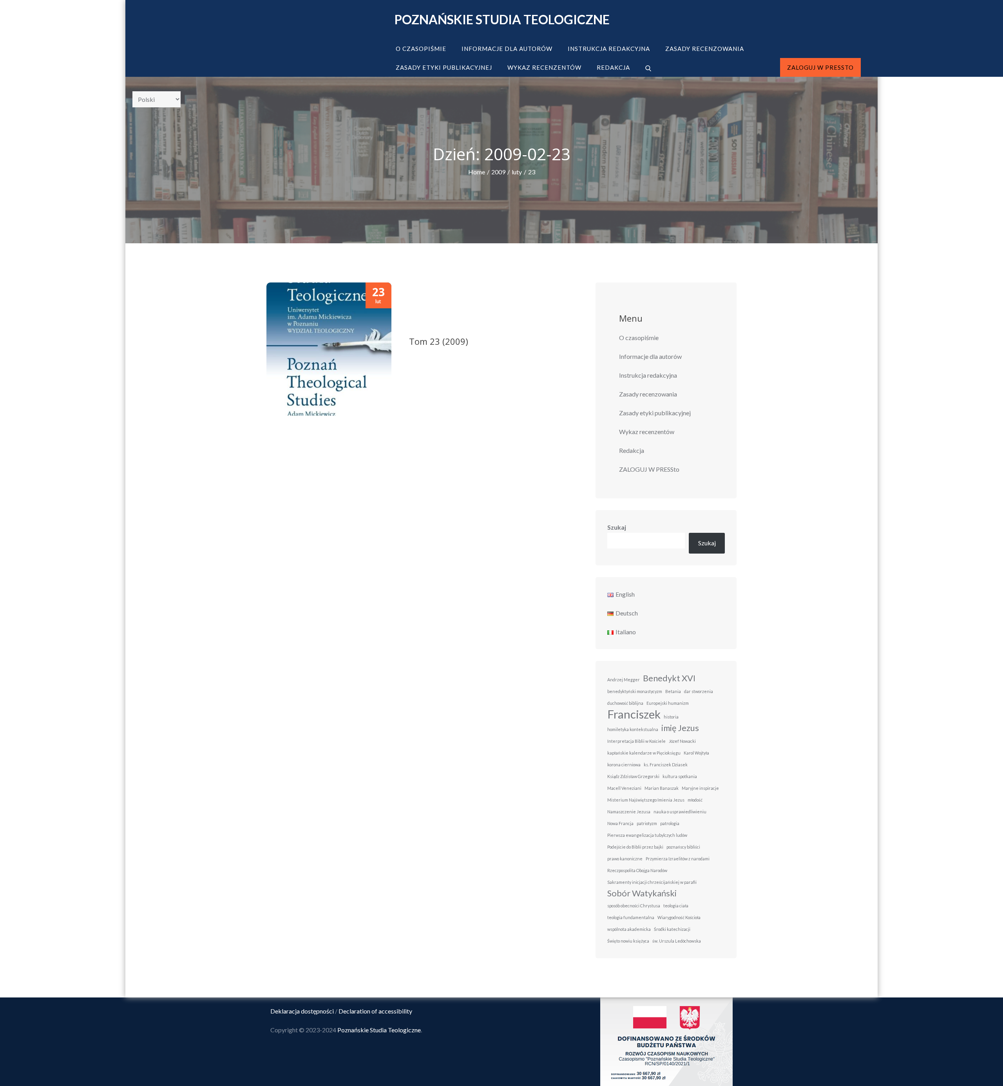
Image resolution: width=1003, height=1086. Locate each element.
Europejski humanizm (667, 703)
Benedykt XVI (669, 678)
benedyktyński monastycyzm (634, 691)
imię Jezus (680, 727)
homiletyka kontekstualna (632, 729)
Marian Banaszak (662, 788)
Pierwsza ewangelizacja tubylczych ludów (647, 835)
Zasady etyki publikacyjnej (444, 67)
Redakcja (613, 67)
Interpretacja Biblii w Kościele (636, 741)
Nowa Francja (620, 823)
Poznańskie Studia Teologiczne (502, 19)
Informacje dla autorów (507, 48)
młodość (695, 799)
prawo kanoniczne (625, 858)
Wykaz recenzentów (544, 67)
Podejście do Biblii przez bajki (635, 846)
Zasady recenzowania (704, 48)
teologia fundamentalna (630, 917)
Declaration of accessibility (375, 1011)
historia (671, 716)
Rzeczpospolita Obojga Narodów (637, 870)
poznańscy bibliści (683, 846)
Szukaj (616, 527)
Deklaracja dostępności (302, 1011)
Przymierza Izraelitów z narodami (678, 858)
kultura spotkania (680, 776)
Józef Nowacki (682, 741)
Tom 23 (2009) (438, 341)
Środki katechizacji (672, 929)
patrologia (669, 823)
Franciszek (634, 714)
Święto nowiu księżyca (628, 940)
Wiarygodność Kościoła (679, 917)
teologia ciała (675, 905)
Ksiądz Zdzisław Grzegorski (633, 776)
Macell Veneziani (624, 788)
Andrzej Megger (623, 679)
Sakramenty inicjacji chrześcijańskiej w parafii (652, 882)
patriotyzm (647, 823)
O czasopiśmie (421, 48)
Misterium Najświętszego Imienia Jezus (645, 799)
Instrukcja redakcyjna (609, 48)
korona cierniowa (624, 764)
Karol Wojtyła (696, 752)
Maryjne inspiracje (700, 788)
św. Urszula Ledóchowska (676, 940)
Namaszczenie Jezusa (628, 811)
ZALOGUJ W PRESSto (820, 67)
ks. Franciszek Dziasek (666, 764)
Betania (673, 691)
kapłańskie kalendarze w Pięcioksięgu (644, 752)
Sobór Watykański (642, 893)
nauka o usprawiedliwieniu (680, 811)
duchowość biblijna (625, 703)
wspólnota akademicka (629, 929)
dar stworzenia (698, 691)
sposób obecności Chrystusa (633, 905)
